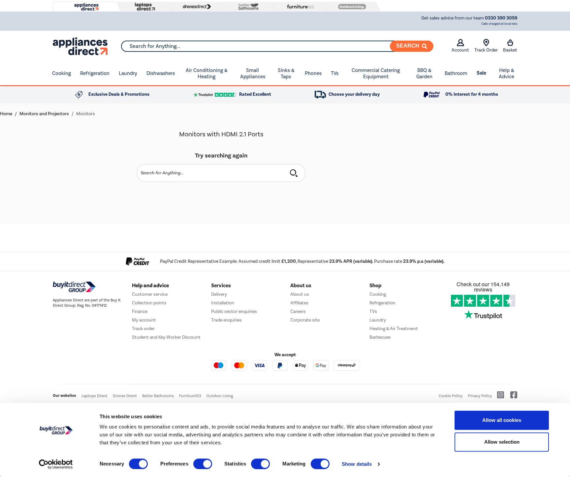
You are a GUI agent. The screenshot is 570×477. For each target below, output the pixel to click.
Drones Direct (125, 395)
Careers (298, 311)
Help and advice (150, 285)
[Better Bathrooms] (247, 6)
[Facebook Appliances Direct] (511, 397)
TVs (334, 73)
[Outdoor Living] (350, 6)
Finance (139, 311)
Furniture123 (190, 395)
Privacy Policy (480, 395)
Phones (313, 73)
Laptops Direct (94, 395)
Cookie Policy (450, 395)
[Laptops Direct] (143, 7)
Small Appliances (252, 73)
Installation (222, 303)
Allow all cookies (501, 420)
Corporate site (305, 320)
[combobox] (277, 46)
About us (299, 294)
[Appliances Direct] (85, 7)
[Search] (293, 173)
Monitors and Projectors (44, 114)
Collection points (149, 303)
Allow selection (502, 442)
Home (6, 114)
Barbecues (380, 337)
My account (144, 320)
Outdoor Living (219, 395)
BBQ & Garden (424, 73)
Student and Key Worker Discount (166, 337)
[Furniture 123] (299, 7)
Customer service (150, 294)
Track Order (486, 50)
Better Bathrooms (158, 395)
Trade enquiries (226, 320)
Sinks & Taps (286, 73)
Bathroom (456, 73)
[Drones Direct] (195, 6)
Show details (357, 464)
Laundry (128, 73)
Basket (510, 50)
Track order (143, 328)
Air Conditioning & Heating (206, 73)
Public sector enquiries (234, 311)
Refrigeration (95, 73)
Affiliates (299, 303)
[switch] (202, 464)
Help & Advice (506, 73)
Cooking (61, 73)
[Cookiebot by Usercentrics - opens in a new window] (56, 464)
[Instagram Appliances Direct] (498, 397)
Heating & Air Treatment (393, 328)
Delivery (219, 294)
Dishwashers (160, 73)
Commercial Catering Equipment (376, 73)
